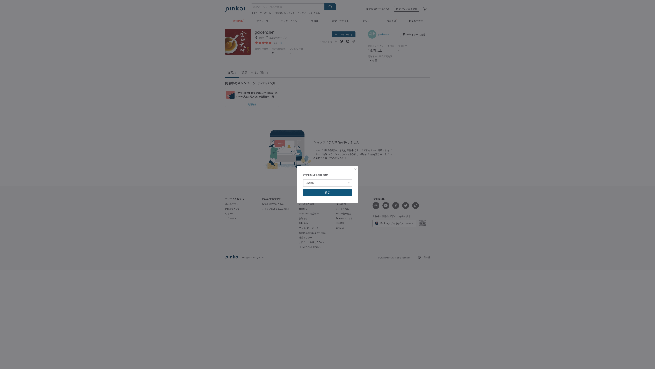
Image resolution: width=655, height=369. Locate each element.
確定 (327, 192)
